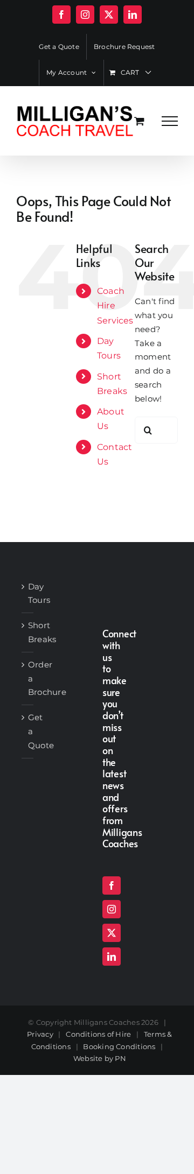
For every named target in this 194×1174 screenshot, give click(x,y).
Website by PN (99, 1058)
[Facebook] (111, 885)
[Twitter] (111, 933)
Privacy (40, 1034)
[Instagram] (111, 909)
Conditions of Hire (98, 1034)
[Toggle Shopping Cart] (139, 120)
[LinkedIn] (111, 956)
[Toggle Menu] (169, 121)
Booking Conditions (119, 1046)
